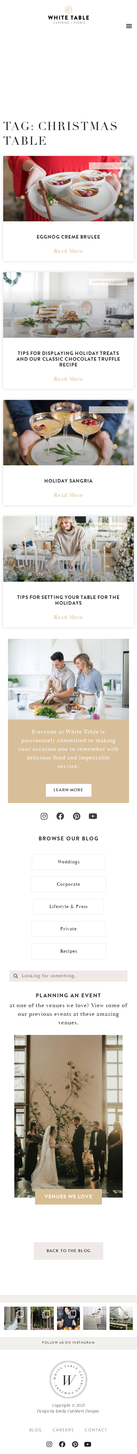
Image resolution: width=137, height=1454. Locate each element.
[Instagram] (44, 816)
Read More (68, 251)
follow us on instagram (68, 1342)
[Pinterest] (76, 816)
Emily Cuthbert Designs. (78, 1410)
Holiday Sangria (68, 480)
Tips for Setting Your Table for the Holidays (68, 600)
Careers (63, 1430)
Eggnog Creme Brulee (68, 236)
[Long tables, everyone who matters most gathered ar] (121, 1318)
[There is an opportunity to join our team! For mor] (94, 1318)
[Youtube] (93, 816)
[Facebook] (60, 816)
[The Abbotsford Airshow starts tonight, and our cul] (68, 1318)
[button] (129, 26)
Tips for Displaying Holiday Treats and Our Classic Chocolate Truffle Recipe (68, 359)
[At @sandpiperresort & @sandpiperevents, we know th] (42, 1318)
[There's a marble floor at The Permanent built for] (15, 1318)
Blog (35, 1430)
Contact (96, 1430)
